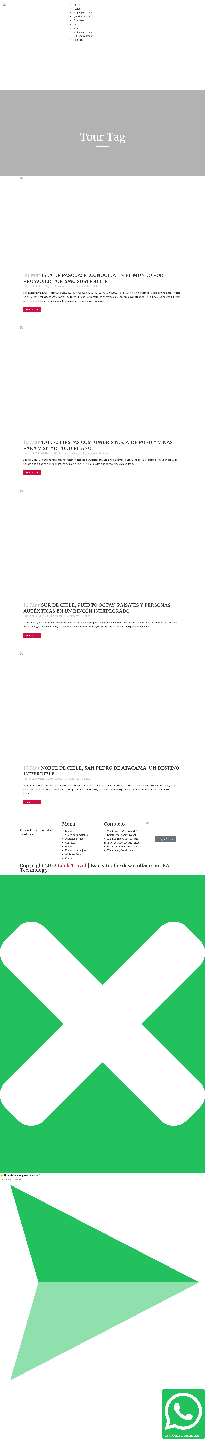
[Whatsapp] (157, 6)
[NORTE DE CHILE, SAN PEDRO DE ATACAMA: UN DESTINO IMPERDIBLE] (102, 706)
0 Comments (82, 286)
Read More (32, 309)
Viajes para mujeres (85, 12)
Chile (54, 453)
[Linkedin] (165, 6)
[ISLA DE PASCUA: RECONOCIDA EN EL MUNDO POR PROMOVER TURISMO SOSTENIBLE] (102, 222)
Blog (47, 286)
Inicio (77, 4)
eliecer (68, 286)
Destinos (56, 286)
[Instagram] (149, 6)
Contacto (79, 20)
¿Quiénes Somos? (74, 838)
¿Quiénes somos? (83, 16)
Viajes (77, 8)
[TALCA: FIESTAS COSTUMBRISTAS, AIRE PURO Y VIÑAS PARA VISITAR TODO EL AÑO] (102, 381)
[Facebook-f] (141, 6)
